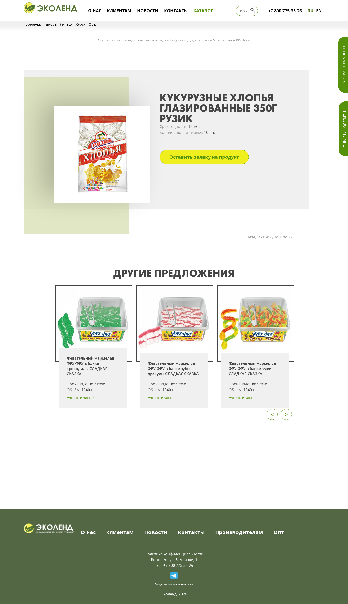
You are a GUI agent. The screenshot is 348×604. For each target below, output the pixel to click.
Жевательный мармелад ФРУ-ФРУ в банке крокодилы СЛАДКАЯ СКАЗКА (90, 366)
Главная (104, 40)
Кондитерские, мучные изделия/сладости (154, 40)
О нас (94, 11)
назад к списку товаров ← (270, 236)
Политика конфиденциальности (174, 554)
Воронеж (33, 24)
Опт (278, 532)
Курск (80, 24)
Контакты (176, 11)
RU (311, 10)
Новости (147, 11)
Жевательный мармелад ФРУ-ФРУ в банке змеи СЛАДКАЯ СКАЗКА (252, 368)
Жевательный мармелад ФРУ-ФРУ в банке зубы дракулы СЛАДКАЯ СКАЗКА (173, 368)
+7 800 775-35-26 (285, 11)
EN (319, 10)
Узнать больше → (83, 398)
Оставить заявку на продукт (204, 157)
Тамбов (50, 24)
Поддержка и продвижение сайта (174, 584)
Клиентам (119, 11)
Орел (93, 24)
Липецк (66, 24)
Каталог (203, 11)
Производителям (239, 532)
